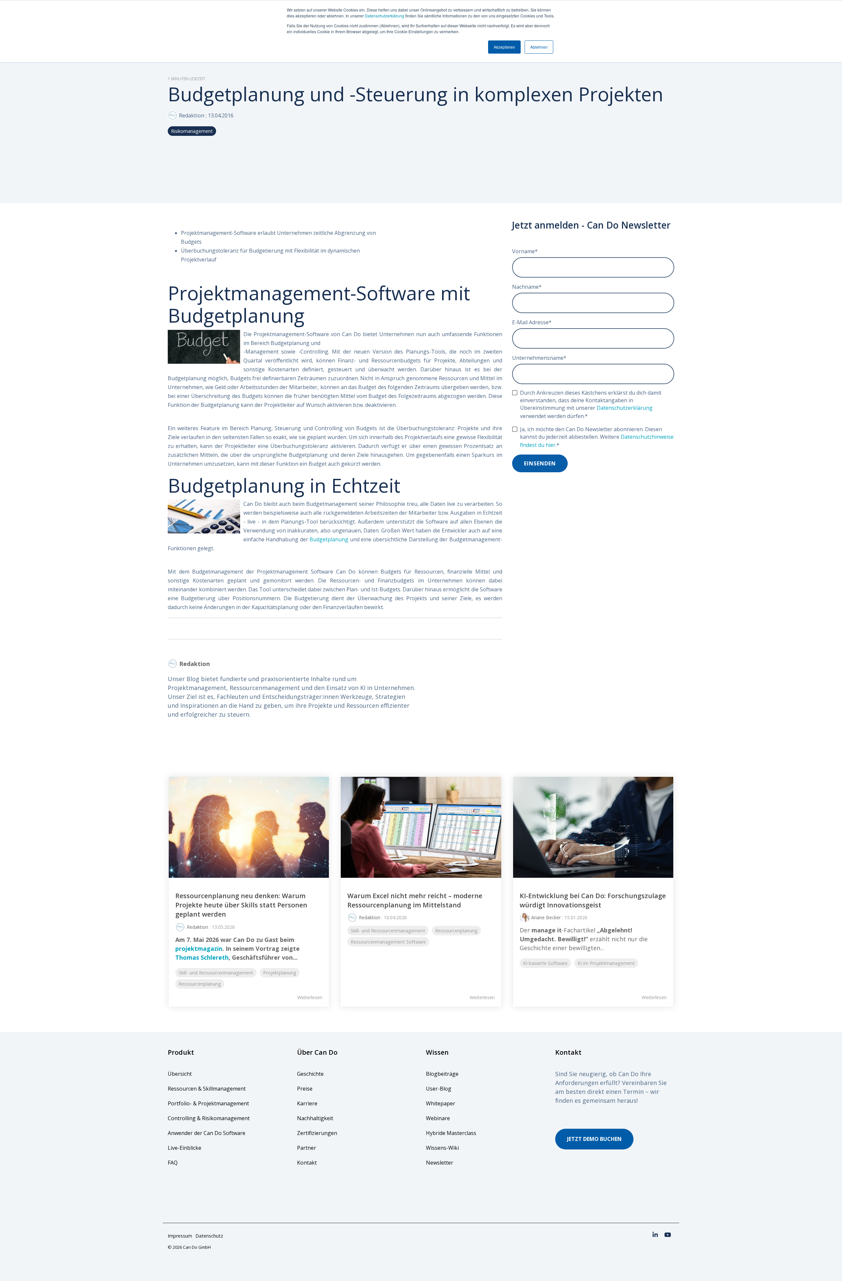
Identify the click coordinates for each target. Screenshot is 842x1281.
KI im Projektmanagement (606, 963)
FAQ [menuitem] (173, 1162)
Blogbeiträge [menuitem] (442, 1073)
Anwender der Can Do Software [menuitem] (206, 1133)
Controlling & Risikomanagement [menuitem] (209, 1118)
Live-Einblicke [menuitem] (184, 1147)
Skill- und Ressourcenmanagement (216, 973)
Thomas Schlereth (202, 957)
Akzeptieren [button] (504, 47)
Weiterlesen (309, 997)
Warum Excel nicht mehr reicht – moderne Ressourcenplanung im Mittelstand (414, 900)
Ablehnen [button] (539, 47)
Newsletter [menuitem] (439, 1162)
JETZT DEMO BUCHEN (594, 1139)
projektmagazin (198, 948)
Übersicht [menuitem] (180, 1073)
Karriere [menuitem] (307, 1103)
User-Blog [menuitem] (438, 1088)
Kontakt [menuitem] (307, 1162)
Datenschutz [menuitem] (209, 1236)
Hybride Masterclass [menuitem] (451, 1133)
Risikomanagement (192, 131)
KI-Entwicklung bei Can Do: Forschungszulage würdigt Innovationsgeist (593, 900)
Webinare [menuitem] (438, 1118)
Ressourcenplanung (200, 984)
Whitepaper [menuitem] (440, 1103)
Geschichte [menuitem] (310, 1073)
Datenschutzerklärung (384, 15)
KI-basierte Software (545, 963)
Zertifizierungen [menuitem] (317, 1133)
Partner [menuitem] (306, 1147)
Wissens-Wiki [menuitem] (442, 1147)
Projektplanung (279, 973)
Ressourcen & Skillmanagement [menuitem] (207, 1088)
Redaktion (192, 115)
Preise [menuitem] (304, 1088)
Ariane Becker (546, 917)
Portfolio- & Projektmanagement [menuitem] (208, 1103)
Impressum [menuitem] (180, 1236)
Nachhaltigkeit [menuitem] (315, 1118)
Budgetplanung (329, 539)
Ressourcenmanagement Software (388, 942)
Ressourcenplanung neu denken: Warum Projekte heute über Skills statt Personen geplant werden (241, 905)
